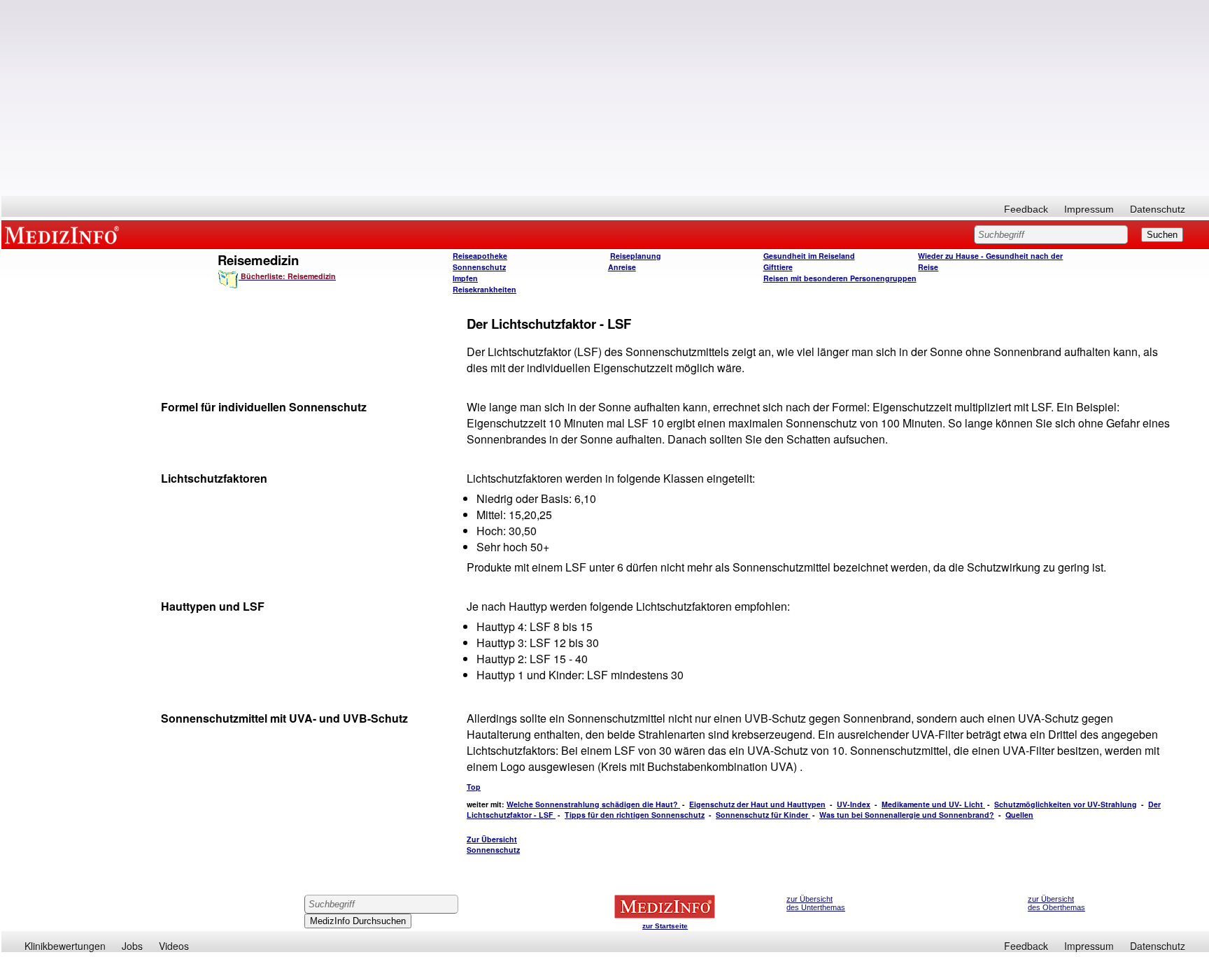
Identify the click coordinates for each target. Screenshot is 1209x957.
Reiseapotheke (480, 255)
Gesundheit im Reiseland (809, 255)
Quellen (1019, 814)
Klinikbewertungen (65, 946)
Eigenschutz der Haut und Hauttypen (757, 804)
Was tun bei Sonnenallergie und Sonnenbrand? (906, 814)
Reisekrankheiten (484, 289)
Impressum (1089, 209)
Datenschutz (1157, 209)
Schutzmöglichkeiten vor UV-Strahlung (1065, 804)
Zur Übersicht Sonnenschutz (493, 844)
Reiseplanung (635, 255)
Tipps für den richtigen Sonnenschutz (635, 814)
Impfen (465, 278)
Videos (174, 946)
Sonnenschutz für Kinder (763, 814)
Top (474, 786)
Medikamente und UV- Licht (933, 804)
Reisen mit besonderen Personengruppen (840, 278)
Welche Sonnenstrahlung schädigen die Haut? (593, 804)
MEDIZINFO (64, 234)
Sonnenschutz (479, 267)
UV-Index (853, 804)
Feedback (1026, 209)
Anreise (622, 267)
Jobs (132, 946)
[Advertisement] (605, 98)
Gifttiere (778, 267)
